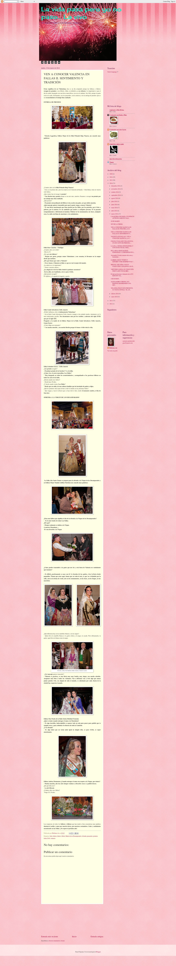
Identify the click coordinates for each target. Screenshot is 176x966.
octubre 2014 (115, 192)
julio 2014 (114, 201)
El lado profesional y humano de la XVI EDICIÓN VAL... (122, 275)
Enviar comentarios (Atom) (57, 941)
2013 (111, 301)
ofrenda (84, 836)
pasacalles (90, 836)
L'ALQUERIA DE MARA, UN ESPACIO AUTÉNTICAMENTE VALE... (122, 217)
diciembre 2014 (115, 186)
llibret (63, 836)
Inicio (74, 936)
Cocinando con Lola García (117, 130)
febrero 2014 (115, 294)
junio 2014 (114, 204)
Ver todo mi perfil (112, 351)
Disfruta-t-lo (113, 348)
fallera (55, 836)
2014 (111, 183)
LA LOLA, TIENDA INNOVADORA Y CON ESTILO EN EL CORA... (122, 247)
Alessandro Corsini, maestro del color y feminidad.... (122, 256)
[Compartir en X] (74, 833)
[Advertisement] (72, 919)
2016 (111, 177)
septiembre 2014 (116, 195)
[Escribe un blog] (72, 833)
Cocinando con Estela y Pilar (118, 115)
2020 (111, 174)
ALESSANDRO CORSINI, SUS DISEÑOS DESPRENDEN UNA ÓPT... (121, 283)
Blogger (98, 952)
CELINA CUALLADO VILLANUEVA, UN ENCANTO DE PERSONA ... (122, 242)
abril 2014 (114, 211)
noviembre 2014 (116, 189)
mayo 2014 (114, 208)
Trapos (111, 162)
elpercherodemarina (115, 159)
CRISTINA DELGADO (116, 144)
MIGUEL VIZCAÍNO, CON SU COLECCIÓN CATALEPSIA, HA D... (122, 265)
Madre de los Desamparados (73, 836)
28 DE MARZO (115, 221)
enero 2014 (114, 297)
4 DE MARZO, (115, 279)
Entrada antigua (97, 936)
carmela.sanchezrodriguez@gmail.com (129, 342)
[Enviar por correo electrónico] (70, 833)
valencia (53, 838)
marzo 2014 (114, 214)
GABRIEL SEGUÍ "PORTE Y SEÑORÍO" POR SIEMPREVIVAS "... (122, 261)
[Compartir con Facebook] (76, 833)
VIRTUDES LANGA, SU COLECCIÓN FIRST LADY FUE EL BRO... (122, 270)
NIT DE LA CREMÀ (117, 224)
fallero (59, 836)
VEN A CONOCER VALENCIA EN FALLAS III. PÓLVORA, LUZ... (121, 228)
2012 (111, 304)
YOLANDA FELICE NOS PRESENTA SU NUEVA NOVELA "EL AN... (122, 289)
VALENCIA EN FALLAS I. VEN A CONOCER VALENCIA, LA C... (121, 237)
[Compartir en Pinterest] (78, 833)
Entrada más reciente (49, 936)
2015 (111, 180)
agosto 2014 (114, 198)
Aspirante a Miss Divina (116, 110)
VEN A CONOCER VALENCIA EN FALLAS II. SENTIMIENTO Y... (121, 232)
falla (51, 836)
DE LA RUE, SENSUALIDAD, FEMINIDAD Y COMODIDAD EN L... (123, 251)
